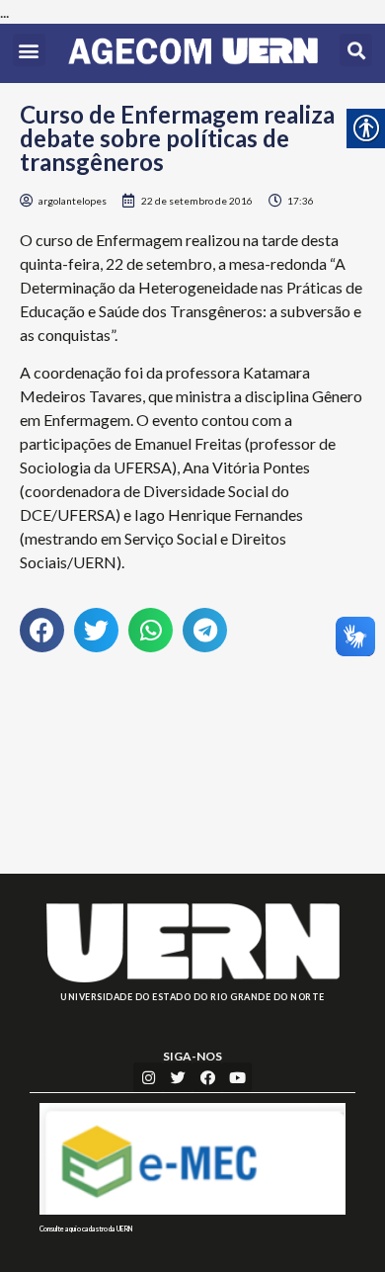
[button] (29, 50)
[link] (193, 53)
